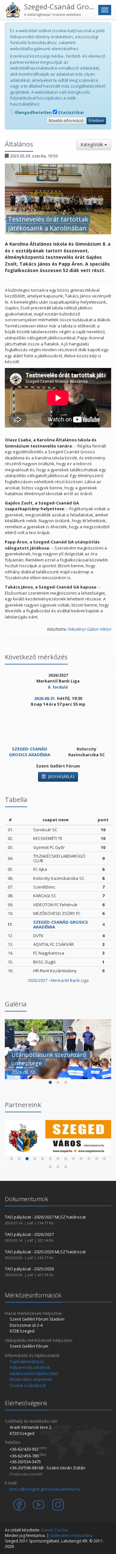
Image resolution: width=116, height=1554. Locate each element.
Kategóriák (92, 144)
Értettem (96, 120)
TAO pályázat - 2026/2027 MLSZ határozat (45, 1217)
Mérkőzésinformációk (33, 1295)
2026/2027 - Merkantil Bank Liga (58, 980)
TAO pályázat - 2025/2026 (29, 1269)
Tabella (16, 799)
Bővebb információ (66, 120)
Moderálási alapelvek (31, 1379)
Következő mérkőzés (36, 657)
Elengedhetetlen (33, 112)
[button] (50, 1082)
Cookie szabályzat (28, 1385)
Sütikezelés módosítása (71, 1535)
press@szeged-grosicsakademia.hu (45, 1489)
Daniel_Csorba (54, 1530)
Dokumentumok (26, 1199)
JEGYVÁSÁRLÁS (60, 776)
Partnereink (23, 1104)
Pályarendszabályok (30, 1367)
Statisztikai (70, 112)
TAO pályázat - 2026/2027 (29, 1234)
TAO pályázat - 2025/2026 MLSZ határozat (45, 1252)
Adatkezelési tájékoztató (34, 1373)
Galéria (15, 1004)
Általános (19, 144)
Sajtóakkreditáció (27, 1361)
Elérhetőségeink (26, 1403)
